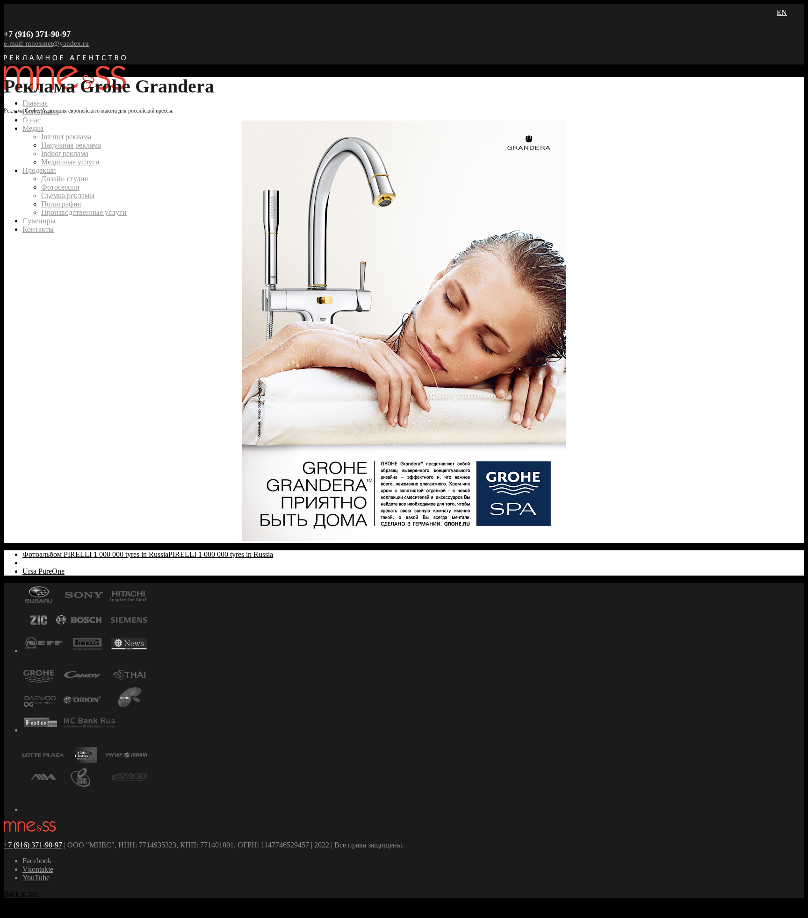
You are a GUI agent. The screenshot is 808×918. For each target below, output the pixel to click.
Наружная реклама (71, 145)
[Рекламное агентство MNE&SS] (30, 829)
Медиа (32, 128)
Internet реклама (66, 137)
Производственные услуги (84, 212)
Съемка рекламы (67, 195)
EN (782, 12)
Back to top (21, 893)
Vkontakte (37, 869)
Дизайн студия (64, 179)
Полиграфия (61, 204)
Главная (35, 103)
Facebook (36, 861)
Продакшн (39, 170)
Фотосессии (60, 187)
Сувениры (39, 221)
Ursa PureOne (43, 571)
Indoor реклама (64, 153)
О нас (31, 120)
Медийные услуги (70, 162)
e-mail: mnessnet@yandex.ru (46, 43)
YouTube (36, 878)
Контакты (38, 229)
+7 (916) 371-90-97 (33, 845)
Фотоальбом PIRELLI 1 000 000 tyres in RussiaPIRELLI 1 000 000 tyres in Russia (147, 554)
